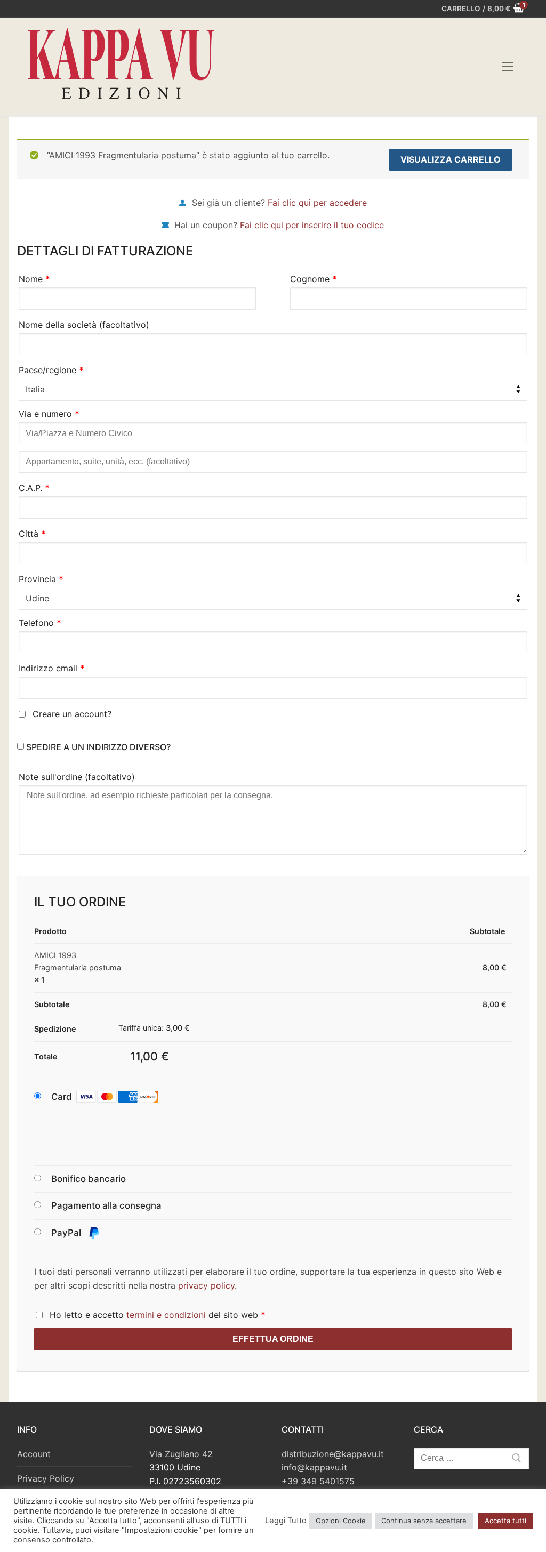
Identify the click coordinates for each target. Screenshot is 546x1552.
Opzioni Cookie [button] (341, 1520)
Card (61, 1096)
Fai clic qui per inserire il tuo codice (312, 225)
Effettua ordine (273, 1339)
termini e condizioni (166, 1314)
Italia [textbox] (35, 389)
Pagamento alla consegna (106, 1205)
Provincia (41, 579)
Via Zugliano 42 (181, 1454)
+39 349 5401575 (318, 1481)
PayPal (67, 1232)
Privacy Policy (45, 1478)
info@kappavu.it (314, 1467)
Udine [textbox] (37, 598)
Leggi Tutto (286, 1520)
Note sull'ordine (77, 776)
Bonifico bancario (88, 1178)
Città (32, 533)
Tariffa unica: (154, 1027)
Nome (34, 279)
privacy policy (206, 1285)
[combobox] (273, 390)
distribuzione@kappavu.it (333, 1454)
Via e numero (49, 413)
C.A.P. (34, 488)
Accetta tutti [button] (505, 1520)
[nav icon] (508, 67)
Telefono (40, 622)
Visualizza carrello (450, 159)
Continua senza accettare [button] (424, 1520)
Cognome (313, 279)
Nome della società (84, 324)
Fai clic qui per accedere (317, 202)
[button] (115, 1097)
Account (34, 1454)
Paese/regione (51, 370)
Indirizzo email (52, 668)
